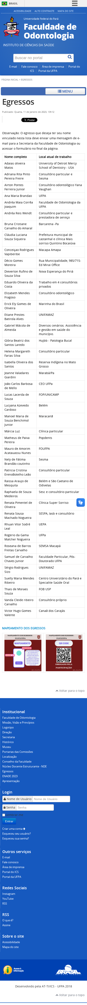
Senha (10, 807)
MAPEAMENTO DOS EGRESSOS (23, 628)
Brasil (13, 3)
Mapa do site (65, 11)
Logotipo (8, 727)
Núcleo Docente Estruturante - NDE (24, 766)
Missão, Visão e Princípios (18, 722)
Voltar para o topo (71, 691)
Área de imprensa (53, 66)
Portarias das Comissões (17, 752)
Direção (7, 732)
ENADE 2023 (10, 776)
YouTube (8, 899)
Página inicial (9, 79)
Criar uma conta (12, 829)
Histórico (8, 742)
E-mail (13, 66)
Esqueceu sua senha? (15, 838)
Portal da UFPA (47, 71)
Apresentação (11, 781)
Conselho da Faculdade (16, 761)
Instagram (8, 894)
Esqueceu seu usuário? (16, 833)
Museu (6, 747)
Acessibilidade (22, 11)
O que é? (7, 920)
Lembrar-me (14, 815)
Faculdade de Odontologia (18, 718)
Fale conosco (29, 66)
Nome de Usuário (19, 799)
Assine (6, 925)
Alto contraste (44, 11)
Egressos (18, 101)
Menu (67, 91)
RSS (4, 903)
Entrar (9, 821)
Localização (9, 757)
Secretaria (8, 737)
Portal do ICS (10, 872)
